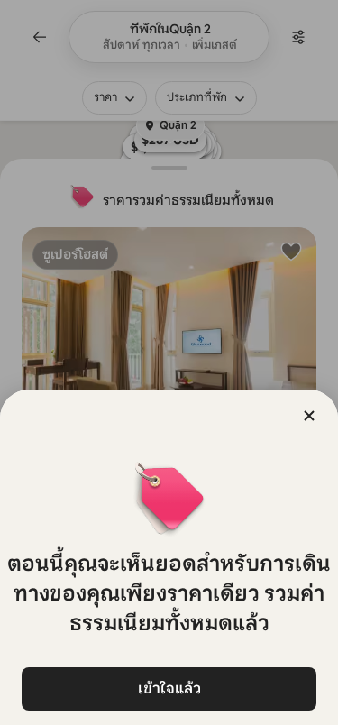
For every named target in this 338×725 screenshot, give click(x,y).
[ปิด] (309, 415)
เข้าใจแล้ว (169, 688)
